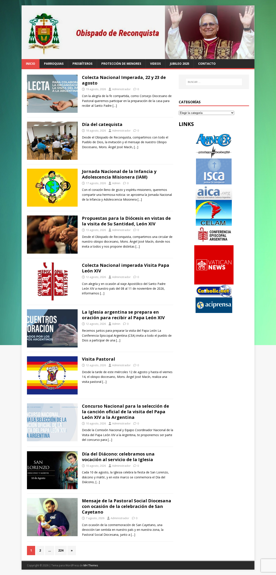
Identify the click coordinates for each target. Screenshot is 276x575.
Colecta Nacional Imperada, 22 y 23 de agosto (124, 80)
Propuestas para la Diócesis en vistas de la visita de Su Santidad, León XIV (126, 221)
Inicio (30, 63)
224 (60, 550)
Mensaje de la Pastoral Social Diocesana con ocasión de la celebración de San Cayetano (126, 506)
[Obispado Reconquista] (138, 57)
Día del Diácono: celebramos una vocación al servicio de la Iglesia (118, 456)
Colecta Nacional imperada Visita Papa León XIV (125, 268)
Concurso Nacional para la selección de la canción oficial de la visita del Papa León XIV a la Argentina (125, 411)
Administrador (121, 89)
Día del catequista (102, 124)
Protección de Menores (121, 63)
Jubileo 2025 (179, 63)
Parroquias (54, 63)
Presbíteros (82, 63)
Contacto (207, 63)
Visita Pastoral (98, 359)
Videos (155, 63)
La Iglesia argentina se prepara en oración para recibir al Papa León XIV (123, 314)
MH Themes (90, 565)
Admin (116, 183)
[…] (115, 106)
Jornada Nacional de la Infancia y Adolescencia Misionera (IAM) (119, 174)
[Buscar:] (214, 82)
